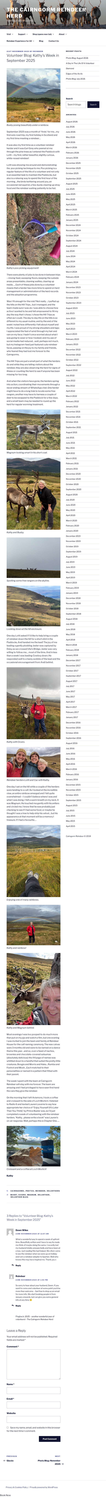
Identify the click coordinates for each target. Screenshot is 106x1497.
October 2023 (72, 298)
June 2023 (70, 318)
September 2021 (73, 427)
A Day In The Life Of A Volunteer (80, 63)
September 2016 (73, 738)
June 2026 (70, 132)
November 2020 (73, 479)
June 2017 (70, 691)
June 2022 (70, 380)
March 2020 (71, 520)
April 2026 (70, 142)
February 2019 (72, 588)
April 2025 (70, 204)
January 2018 (72, 655)
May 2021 (70, 448)
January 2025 (72, 220)
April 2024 (70, 266)
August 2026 (72, 121)
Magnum (31, 1195)
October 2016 (72, 733)
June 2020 (70, 505)
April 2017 (70, 702)
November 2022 (73, 354)
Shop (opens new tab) (42, 34)
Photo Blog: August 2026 (77, 58)
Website (11, 1413)
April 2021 (70, 453)
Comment (13, 1346)
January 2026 (72, 158)
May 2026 (70, 137)
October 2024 (72, 235)
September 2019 (73, 551)
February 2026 (72, 152)
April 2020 (70, 515)
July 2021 (70, 437)
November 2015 (73, 790)
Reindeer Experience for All (19, 41)
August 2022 (71, 370)
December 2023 (73, 287)
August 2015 (71, 805)
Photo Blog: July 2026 (75, 79)
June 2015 (70, 816)
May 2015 (70, 821)
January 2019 (72, 593)
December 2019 (73, 536)
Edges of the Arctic (74, 73)
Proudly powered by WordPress (44, 1487)
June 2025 (70, 194)
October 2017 (72, 671)
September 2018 (73, 614)
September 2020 (73, 489)
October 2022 (72, 360)
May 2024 (70, 261)
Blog (41, 41)
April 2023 (70, 329)
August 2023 (72, 308)
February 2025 (72, 215)
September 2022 (73, 365)
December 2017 (73, 660)
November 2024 (73, 230)
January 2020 (72, 531)
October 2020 (72, 484)
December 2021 (73, 411)
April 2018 (70, 639)
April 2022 (70, 391)
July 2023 (70, 313)
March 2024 (71, 272)
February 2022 (72, 401)
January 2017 (72, 717)
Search (69, 98)
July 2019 (70, 562)
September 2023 (73, 303)
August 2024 (72, 246)
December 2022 (73, 349)
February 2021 (72, 463)
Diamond (70, 68)
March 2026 (71, 147)
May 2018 (70, 634)
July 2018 (70, 624)
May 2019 (70, 572)
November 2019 (73, 541)
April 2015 (70, 826)
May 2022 (70, 386)
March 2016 (71, 769)
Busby (13, 1195)
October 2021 (72, 422)
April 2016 (70, 764)
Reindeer (38, 51)
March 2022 (71, 396)
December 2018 (73, 598)
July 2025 (70, 189)
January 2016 (72, 779)
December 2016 (73, 722)
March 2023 (71, 334)
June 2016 (70, 753)
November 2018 (73, 603)
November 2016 (73, 727)
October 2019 (72, 546)
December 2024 (73, 225)
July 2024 (70, 251)
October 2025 (72, 173)
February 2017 (72, 712)
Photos (30, 1191)
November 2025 (73, 168)
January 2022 (72, 406)
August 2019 (71, 556)
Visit (9, 34)
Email (10, 1399)
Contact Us (54, 41)
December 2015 (73, 785)
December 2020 (73, 474)
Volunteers (53, 1191)
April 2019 (70, 577)
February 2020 (72, 525)
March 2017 (71, 707)
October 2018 (72, 608)
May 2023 (70, 323)
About (61, 34)
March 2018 (71, 645)
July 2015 (70, 810)
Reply (18, 1265)
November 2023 (73, 292)
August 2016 (71, 743)
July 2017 (70, 686)
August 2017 (71, 681)
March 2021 (71, 458)
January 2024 (72, 282)
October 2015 (72, 795)
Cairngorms (17, 1191)
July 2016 (70, 748)
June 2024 (70, 256)
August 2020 (72, 494)
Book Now (5, 1495)
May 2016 (70, 759)
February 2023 (72, 339)
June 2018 (70, 629)
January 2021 (72, 469)
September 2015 (73, 800)
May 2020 (70, 510)
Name (10, 1384)
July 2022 (70, 375)
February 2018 (72, 650)
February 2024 (72, 277)
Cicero (22, 1195)
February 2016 (72, 774)
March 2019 (71, 582)
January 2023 (72, 344)
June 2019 (70, 567)
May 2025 (70, 199)
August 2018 (71, 619)
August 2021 (71, 432)
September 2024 (73, 240)
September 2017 (73, 676)
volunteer (44, 1195)
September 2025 (73, 178)
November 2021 (73, 417)
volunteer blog (19, 1197)
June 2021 (70, 443)
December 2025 (73, 163)
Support (21, 34)
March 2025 (71, 209)
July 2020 (70, 500)
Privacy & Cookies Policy (17, 1487)
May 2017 (70, 696)
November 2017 (73, 665)
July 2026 (70, 127)
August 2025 (72, 183)
